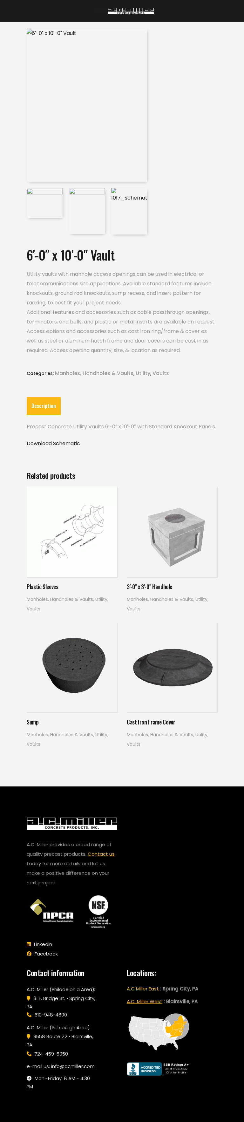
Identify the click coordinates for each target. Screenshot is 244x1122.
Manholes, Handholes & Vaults (94, 373)
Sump (33, 722)
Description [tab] (43, 406)
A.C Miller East (143, 988)
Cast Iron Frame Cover (151, 722)
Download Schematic (53, 443)
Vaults (160, 373)
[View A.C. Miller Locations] (158, 1050)
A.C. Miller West (144, 1001)
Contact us (101, 854)
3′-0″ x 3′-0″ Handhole (149, 586)
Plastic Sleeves (42, 586)
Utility (143, 373)
